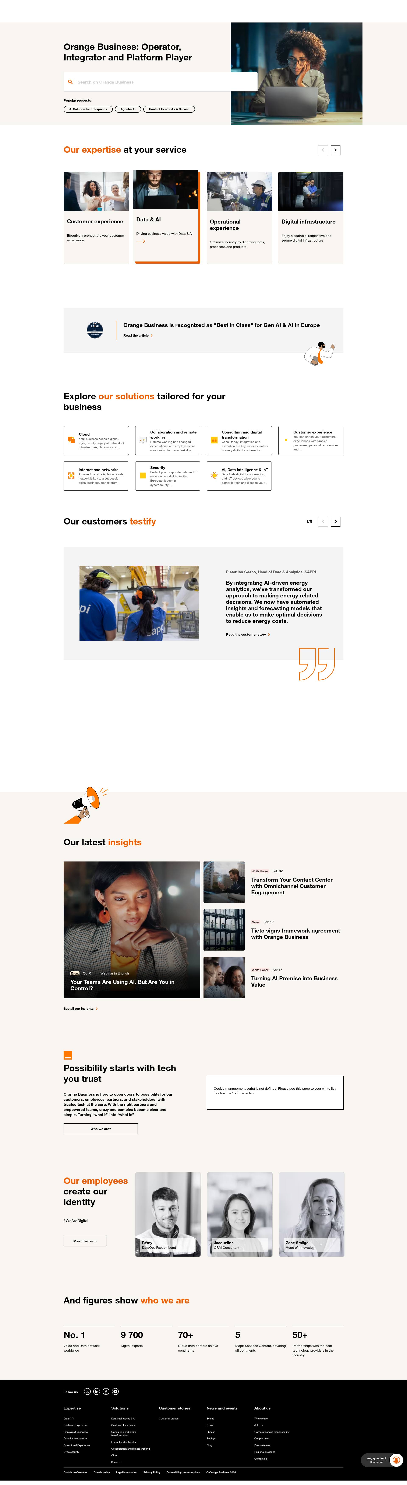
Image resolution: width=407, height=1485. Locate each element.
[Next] (335, 150)
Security (116, 1462)
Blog (209, 1445)
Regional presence (264, 1451)
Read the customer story (246, 634)
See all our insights (79, 1008)
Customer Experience (76, 1425)
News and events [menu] (210, 17)
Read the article (136, 335)
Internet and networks (123, 1442)
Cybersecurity (71, 1451)
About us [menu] (238, 17)
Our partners (261, 1438)
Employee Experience (76, 1431)
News (210, 1425)
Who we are (261, 1418)
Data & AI (69, 1418)
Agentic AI (128, 109)
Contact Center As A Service (169, 109)
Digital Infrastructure (75, 1438)
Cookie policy (102, 1472)
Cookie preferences (75, 1472)
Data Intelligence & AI (123, 1418)
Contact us (260, 1458)
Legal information (126, 1472)
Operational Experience (77, 1445)
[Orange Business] (79, 16)
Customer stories (168, 1418)
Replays (211, 1438)
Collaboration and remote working (130, 1448)
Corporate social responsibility (271, 1431)
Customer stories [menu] (176, 17)
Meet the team (85, 1241)
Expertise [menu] (127, 17)
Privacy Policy (152, 1472)
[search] (161, 82)
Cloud (114, 1455)
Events (210, 1418)
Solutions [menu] (148, 17)
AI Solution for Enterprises (88, 109)
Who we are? (101, 1129)
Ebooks (211, 1431)
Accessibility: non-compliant (183, 1472)
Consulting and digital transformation (124, 1433)
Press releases (262, 1445)
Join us (258, 1425)
